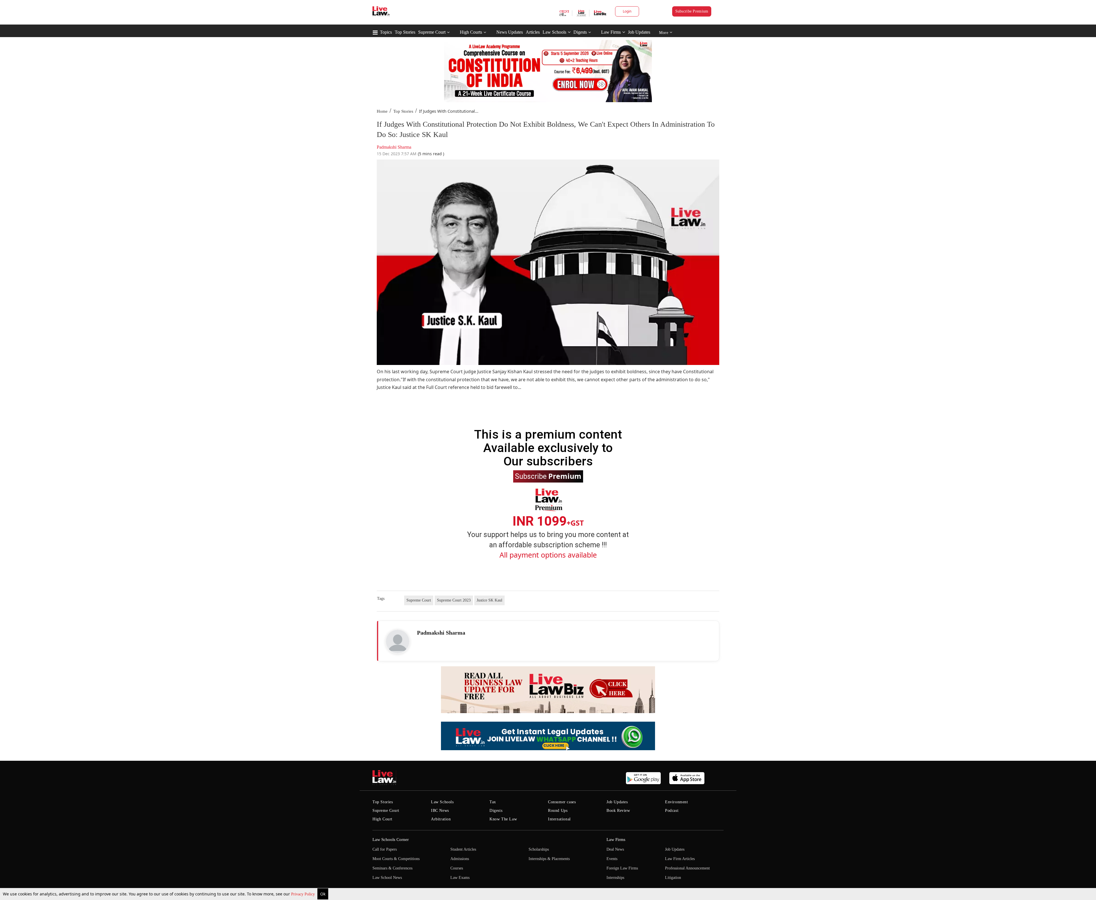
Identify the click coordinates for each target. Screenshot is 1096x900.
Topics (386, 32)
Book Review (618, 810)
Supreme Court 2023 (454, 600)
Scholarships (539, 849)
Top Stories (405, 32)
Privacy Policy (303, 894)
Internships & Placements (549, 859)
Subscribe (548, 476)
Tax (492, 802)
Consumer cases (562, 802)
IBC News (440, 810)
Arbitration (441, 819)
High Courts (471, 32)
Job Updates (639, 32)
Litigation (673, 877)
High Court (382, 819)
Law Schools (554, 32)
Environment (676, 802)
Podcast (671, 810)
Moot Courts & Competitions (396, 859)
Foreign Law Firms (622, 868)
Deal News (615, 849)
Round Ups (557, 810)
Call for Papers (384, 849)
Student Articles (463, 849)
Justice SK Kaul (489, 600)
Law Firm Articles (680, 859)
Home (382, 111)
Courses (456, 868)
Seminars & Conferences (392, 868)
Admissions (459, 859)
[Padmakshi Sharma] (397, 641)
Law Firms (611, 32)
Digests (580, 32)
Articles (533, 32)
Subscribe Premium (691, 11)
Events (612, 859)
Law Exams (460, 877)
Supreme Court (432, 32)
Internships (615, 877)
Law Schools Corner (390, 839)
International (559, 819)
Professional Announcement (687, 868)
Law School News (387, 877)
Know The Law (503, 819)
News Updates (509, 32)
